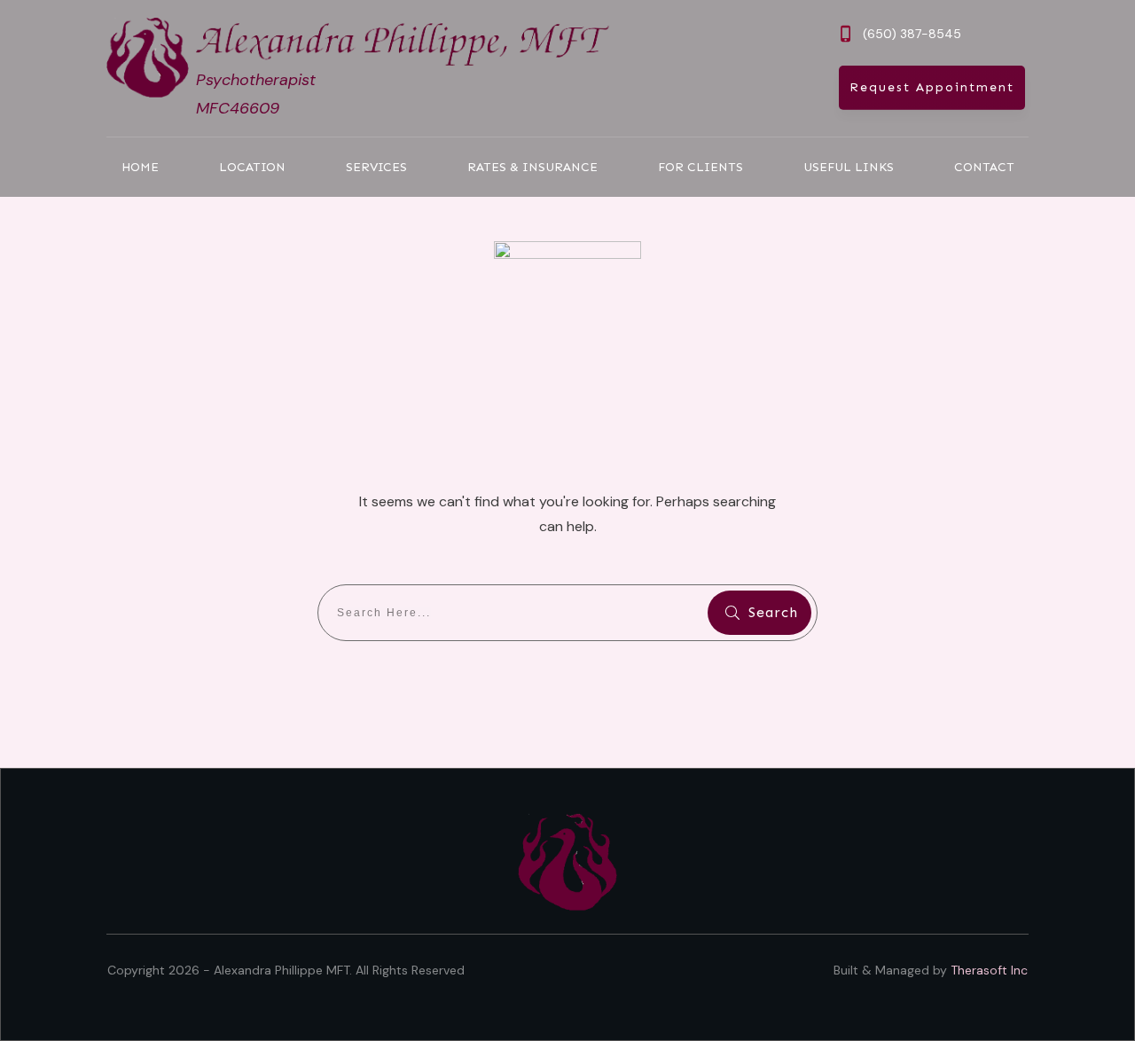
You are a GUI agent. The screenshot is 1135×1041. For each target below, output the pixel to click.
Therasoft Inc (989, 970)
